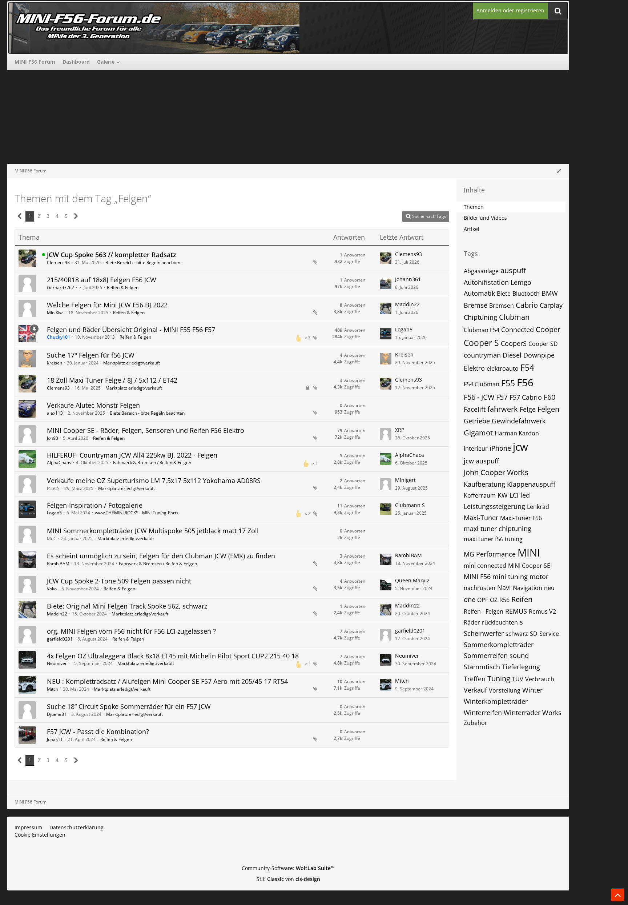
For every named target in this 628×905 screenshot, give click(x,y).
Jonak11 (55, 739)
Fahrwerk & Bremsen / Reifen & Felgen (152, 462)
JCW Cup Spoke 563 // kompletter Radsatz (111, 254)
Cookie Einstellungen (40, 834)
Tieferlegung (521, 666)
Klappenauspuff (531, 484)
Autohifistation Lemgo (497, 282)
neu (549, 588)
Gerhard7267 (60, 287)
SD (534, 634)
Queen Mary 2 (412, 580)
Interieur (476, 448)
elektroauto (503, 368)
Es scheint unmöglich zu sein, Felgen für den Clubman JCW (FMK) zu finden (161, 555)
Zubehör (475, 723)
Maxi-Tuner (481, 517)
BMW (550, 293)
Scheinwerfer (484, 633)
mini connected (485, 566)
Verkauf (475, 690)
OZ (494, 600)
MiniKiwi (55, 313)
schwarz (517, 634)
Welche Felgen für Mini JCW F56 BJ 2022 (107, 304)
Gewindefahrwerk (519, 420)
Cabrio (527, 305)
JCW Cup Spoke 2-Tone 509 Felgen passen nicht (119, 581)
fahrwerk (502, 409)
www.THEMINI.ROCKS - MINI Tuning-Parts (136, 513)
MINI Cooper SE (529, 566)
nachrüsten (479, 588)
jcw (520, 447)
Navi (504, 587)
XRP (399, 429)
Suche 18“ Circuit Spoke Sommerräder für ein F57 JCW (129, 706)
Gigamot (478, 433)
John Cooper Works (496, 472)
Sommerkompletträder (499, 644)
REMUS (516, 611)
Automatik (479, 293)
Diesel (512, 355)
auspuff (513, 270)
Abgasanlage (481, 271)
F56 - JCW (479, 397)
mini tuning (510, 576)
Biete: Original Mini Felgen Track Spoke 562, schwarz (127, 606)
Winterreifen (483, 712)
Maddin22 (407, 304)
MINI (529, 552)
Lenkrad (538, 507)
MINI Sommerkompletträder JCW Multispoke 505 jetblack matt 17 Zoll (153, 530)
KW (503, 495)
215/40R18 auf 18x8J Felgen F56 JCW (101, 279)
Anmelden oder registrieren (510, 10)
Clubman (514, 317)
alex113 (55, 413)
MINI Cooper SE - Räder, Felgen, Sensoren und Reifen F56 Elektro (145, 430)
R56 (504, 600)
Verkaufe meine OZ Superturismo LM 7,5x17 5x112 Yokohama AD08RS (154, 480)
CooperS (514, 343)
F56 (525, 382)
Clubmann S (410, 505)
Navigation (527, 588)
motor (539, 576)
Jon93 (52, 438)
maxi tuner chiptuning (497, 528)
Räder (472, 622)
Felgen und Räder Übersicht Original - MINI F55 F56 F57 (131, 329)
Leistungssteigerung (494, 506)
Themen (474, 206)
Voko (52, 589)
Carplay (551, 305)
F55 (508, 383)
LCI (514, 495)
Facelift (475, 409)
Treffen (475, 678)
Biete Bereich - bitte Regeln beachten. (143, 262)
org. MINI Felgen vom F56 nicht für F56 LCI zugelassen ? (131, 631)
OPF (482, 600)
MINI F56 (477, 576)
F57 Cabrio (526, 397)
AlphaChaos (59, 462)
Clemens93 (58, 262)
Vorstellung (504, 690)
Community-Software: (288, 868)
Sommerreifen (486, 655)
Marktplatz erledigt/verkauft (131, 363)
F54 (527, 367)
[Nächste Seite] (76, 216)
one (469, 599)
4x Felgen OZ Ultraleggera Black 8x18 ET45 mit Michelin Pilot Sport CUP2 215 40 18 (173, 655)
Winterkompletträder (496, 701)
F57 (502, 397)
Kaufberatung (484, 484)
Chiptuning (480, 317)
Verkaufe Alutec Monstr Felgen (93, 405)
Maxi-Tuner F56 (521, 518)
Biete (504, 294)
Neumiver (57, 663)
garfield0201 (60, 639)
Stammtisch (482, 666)
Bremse (475, 305)
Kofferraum (480, 495)
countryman (482, 355)
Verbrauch (539, 679)
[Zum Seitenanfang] (617, 894)
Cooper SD (543, 344)
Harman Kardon (517, 433)
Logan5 (403, 329)
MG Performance (490, 554)
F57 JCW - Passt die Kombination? (98, 731)
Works (551, 712)
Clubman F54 (481, 330)
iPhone (500, 448)
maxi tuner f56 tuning (493, 539)
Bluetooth (526, 294)
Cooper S (481, 342)
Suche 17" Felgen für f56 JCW (90, 355)
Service (549, 634)
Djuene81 (57, 714)
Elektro (474, 368)
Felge (528, 409)
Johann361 (408, 279)
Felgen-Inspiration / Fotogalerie (94, 505)
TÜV (517, 679)
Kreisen (54, 363)
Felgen (548, 409)
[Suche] (557, 11)
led (525, 495)
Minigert (405, 480)
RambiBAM (58, 564)
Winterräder (522, 712)
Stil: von (288, 879)
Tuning (498, 678)
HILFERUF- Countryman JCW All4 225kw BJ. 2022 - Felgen (132, 455)
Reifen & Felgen (122, 287)
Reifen (521, 599)
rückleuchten (500, 622)
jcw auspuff (481, 461)
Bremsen (501, 306)
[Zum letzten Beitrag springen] (385, 258)
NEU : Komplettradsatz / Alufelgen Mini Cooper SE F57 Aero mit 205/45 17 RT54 (167, 681)
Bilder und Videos (485, 217)
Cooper (548, 329)
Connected (517, 329)
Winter (532, 690)
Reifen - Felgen (483, 611)
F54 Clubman (481, 384)
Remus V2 (542, 611)
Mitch (52, 689)
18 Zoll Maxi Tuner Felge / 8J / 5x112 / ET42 (112, 380)
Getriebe (477, 420)
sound (519, 655)
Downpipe (539, 355)
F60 (549, 397)
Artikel (471, 229)
